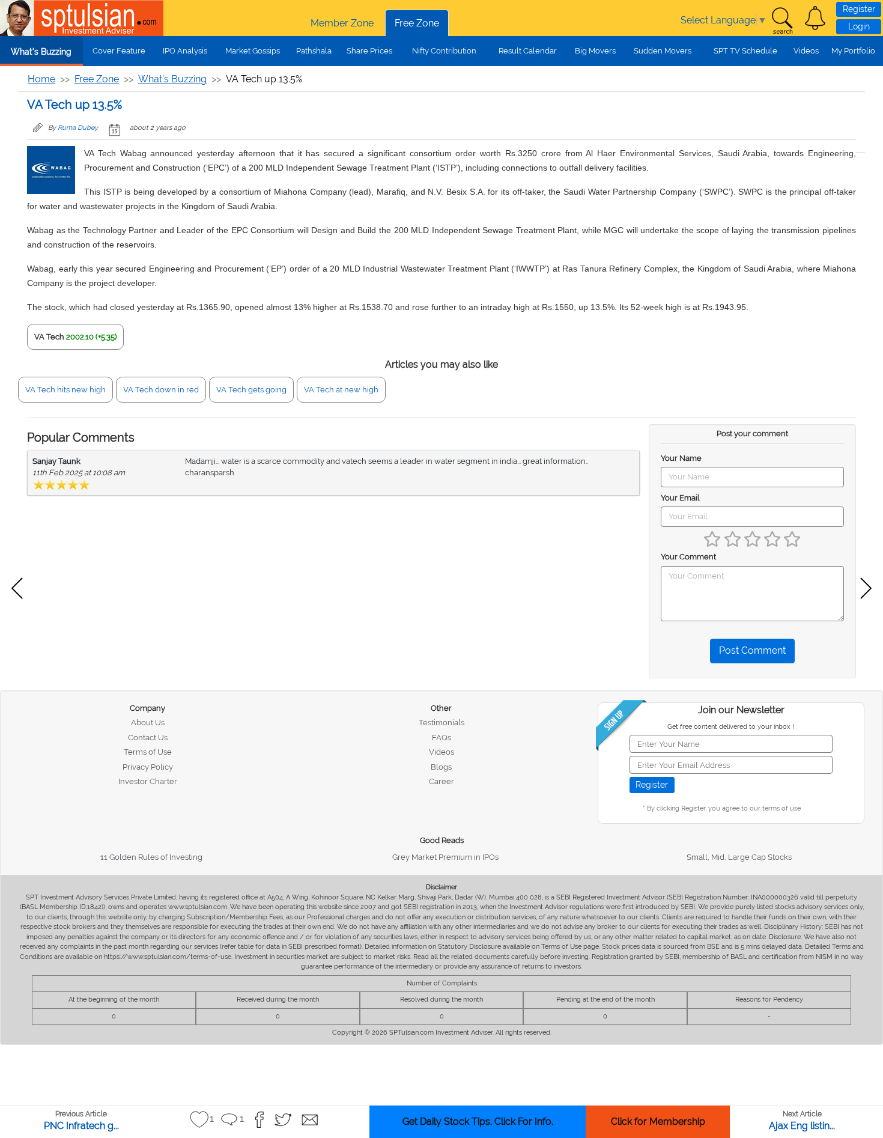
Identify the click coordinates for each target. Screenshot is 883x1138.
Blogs (441, 766)
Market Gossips (252, 50)
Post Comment (752, 650)
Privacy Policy (148, 766)
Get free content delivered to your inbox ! (730, 727)
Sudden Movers (662, 50)
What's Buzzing (41, 51)
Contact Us (148, 737)
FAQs (441, 737)
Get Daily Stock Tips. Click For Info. (477, 1121)
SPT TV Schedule (745, 50)
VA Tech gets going (251, 389)
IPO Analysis (185, 50)
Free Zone (417, 23)
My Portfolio (853, 50)
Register (859, 9)
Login (859, 26)
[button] (815, 18)
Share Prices (369, 50)
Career (441, 781)
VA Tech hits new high (65, 389)
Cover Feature (119, 50)
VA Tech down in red (161, 389)
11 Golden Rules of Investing (151, 857)
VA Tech (49, 336)
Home (41, 79)
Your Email (680, 497)
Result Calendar (528, 50)
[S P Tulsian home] (18, 18)
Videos (806, 50)
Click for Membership (658, 1121)
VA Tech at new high (341, 389)
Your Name (681, 458)
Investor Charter (147, 781)
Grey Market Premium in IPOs (445, 857)
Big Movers (595, 50)
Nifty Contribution (444, 50)
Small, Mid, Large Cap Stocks (739, 857)
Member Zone (342, 23)
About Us (148, 722)
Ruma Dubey (78, 128)
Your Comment (688, 556)
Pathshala (314, 50)
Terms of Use (148, 751)
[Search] (782, 21)
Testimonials (441, 722)
